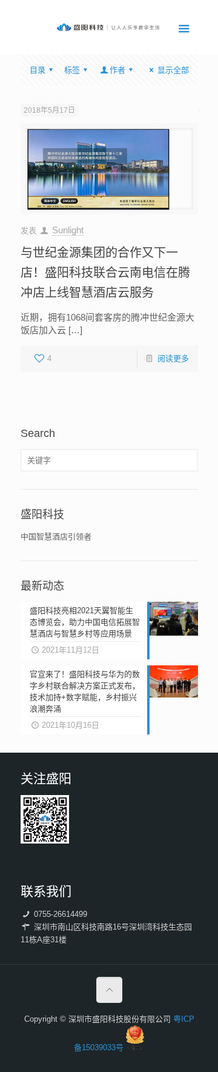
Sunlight (68, 230)
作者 (117, 70)
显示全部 (172, 70)
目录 (37, 70)
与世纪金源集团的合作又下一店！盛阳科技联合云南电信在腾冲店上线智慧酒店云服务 (105, 272)
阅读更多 (173, 358)
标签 (72, 70)
